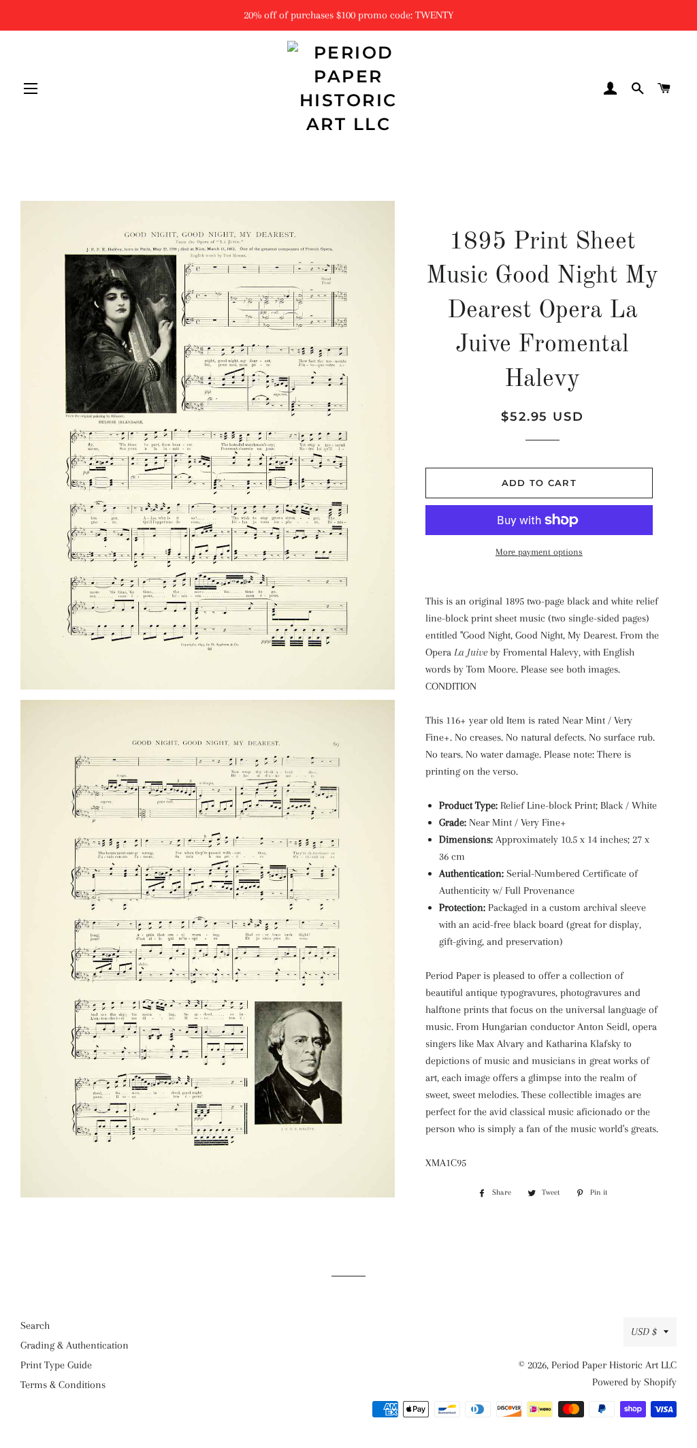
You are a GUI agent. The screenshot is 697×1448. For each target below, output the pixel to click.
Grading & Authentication (74, 1345)
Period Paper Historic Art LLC (614, 1365)
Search (35, 1325)
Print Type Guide (56, 1365)
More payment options (539, 552)
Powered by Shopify (634, 1382)
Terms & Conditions (63, 1385)
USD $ (644, 1331)
